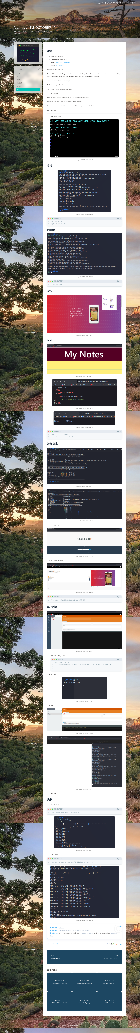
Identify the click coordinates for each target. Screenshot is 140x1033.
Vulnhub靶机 (48, 31)
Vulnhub (50, 944)
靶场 (57, 944)
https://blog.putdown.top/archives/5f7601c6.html (74, 930)
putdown (61, 928)
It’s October (59, 65)
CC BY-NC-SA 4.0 (87, 933)
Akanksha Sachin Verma (63, 62)
